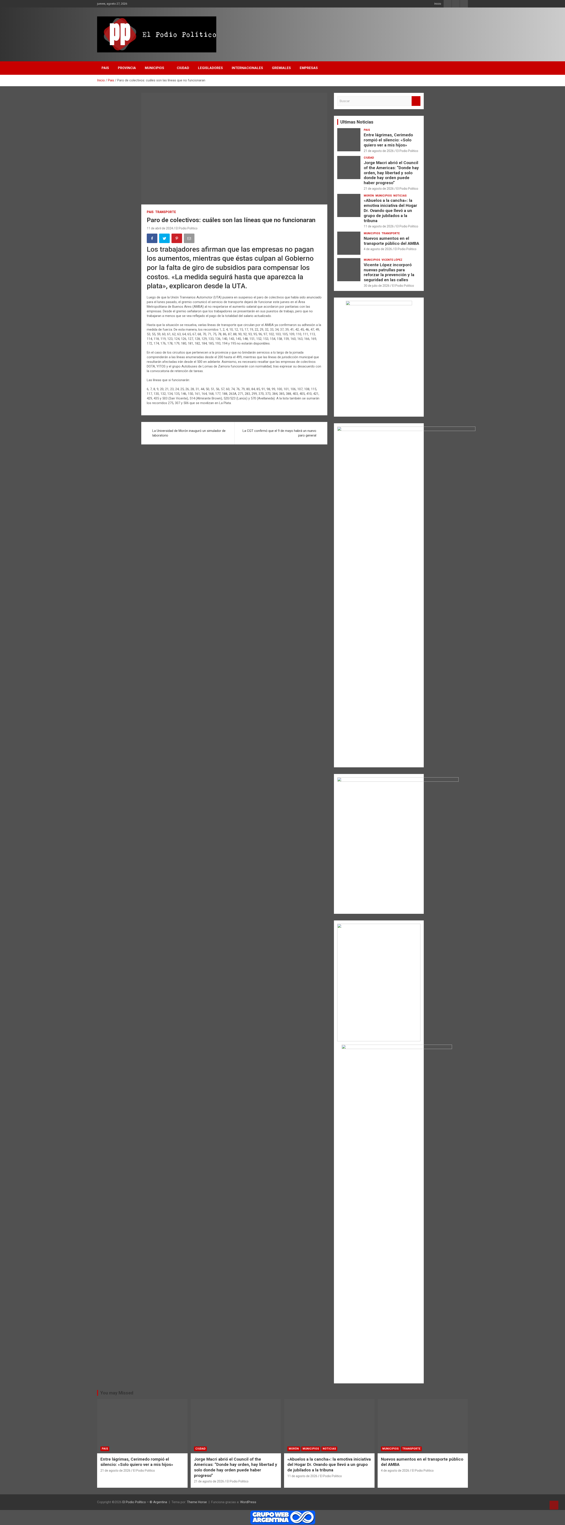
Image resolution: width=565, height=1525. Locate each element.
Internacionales (247, 68)
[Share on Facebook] (152, 239)
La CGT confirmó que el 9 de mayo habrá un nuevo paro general (279, 433)
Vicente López (392, 259)
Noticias (400, 195)
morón (369, 195)
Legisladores (210, 68)
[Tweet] (165, 239)
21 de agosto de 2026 (379, 151)
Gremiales (281, 68)
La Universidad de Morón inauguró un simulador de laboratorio (189, 433)
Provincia (127, 68)
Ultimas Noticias (356, 122)
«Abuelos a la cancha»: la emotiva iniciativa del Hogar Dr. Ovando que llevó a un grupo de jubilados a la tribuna (390, 210)
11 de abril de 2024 (160, 228)
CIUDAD (183, 68)
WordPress (248, 1502)
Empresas (309, 68)
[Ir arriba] (554, 1505)
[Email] (189, 239)
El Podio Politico (187, 228)
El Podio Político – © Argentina (144, 1502)
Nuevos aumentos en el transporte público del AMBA (391, 241)
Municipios (154, 68)
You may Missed (116, 1393)
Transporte (165, 212)
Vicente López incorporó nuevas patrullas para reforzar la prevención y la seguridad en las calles (389, 272)
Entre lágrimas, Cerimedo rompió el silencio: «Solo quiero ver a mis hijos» (388, 140)
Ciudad (369, 157)
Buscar (416, 101)
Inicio (437, 3)
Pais (105, 68)
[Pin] (177, 239)
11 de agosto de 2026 (379, 226)
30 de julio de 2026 (377, 285)
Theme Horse (197, 1502)
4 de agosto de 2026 (378, 249)
